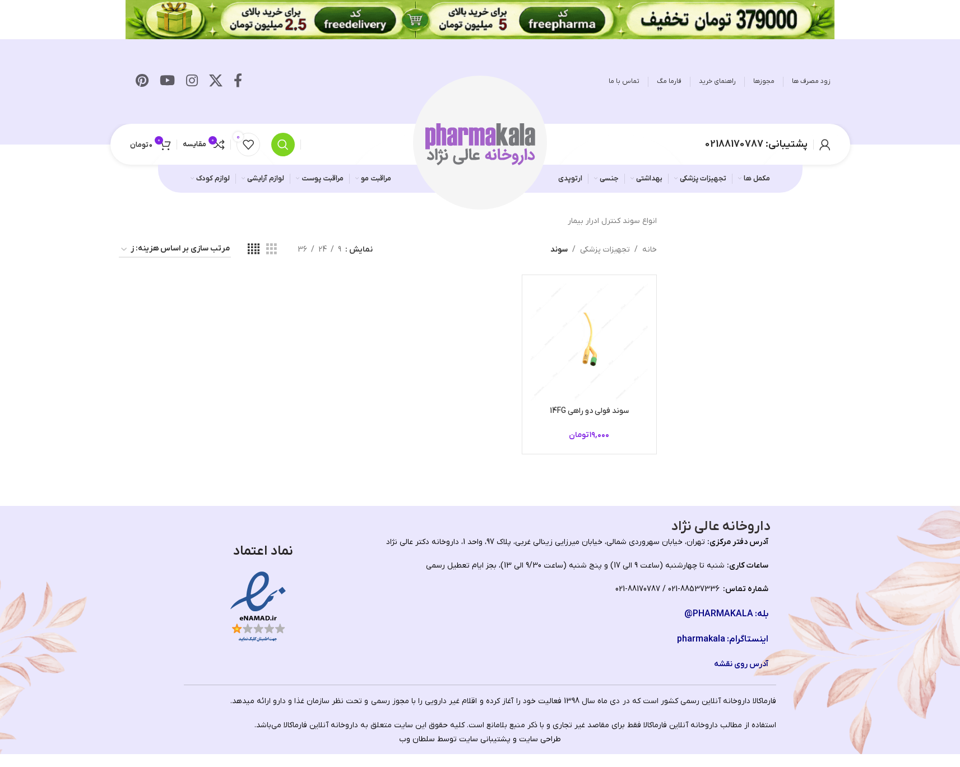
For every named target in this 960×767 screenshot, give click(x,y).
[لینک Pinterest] (142, 81)
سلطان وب (417, 739)
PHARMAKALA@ (718, 614)
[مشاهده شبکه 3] (271, 249)
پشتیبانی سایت (485, 739)
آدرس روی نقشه (741, 664)
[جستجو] (283, 144)
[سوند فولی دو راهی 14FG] (589, 342)
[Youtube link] (167, 81)
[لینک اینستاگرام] (191, 81)
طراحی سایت (540, 739)
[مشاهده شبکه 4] (253, 249)
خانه (649, 249)
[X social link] (215, 81)
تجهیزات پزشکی (605, 249)
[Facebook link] (238, 81)
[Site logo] (480, 143)
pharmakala (701, 639)
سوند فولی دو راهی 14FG (589, 411)
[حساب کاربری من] (825, 144)
